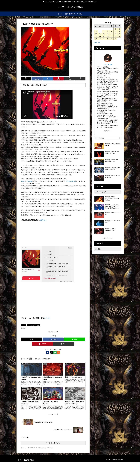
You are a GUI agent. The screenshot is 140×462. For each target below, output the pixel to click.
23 (119, 36)
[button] (69, 78)
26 (104, 38)
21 (111, 36)
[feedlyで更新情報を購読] (55, 352)
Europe (23, 181)
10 (96, 34)
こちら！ (43, 220)
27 (107, 38)
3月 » (99, 42)
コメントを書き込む (53, 443)
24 (96, 38)
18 (100, 36)
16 (119, 34)
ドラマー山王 (107, 64)
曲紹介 (38, 325)
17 (96, 36)
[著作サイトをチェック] (47, 352)
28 (111, 38)
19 (104, 36)
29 (115, 38)
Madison (29, 181)
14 (111, 34)
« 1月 (95, 42)
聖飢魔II (24, 328)
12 (104, 34)
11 (100, 34)
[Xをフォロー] (51, 352)
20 (107, 36)
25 (100, 38)
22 (115, 36)
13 (107, 34)
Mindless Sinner (71, 181)
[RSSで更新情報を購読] (58, 352)
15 (115, 34)
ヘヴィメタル (31, 325)
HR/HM (24, 325)
